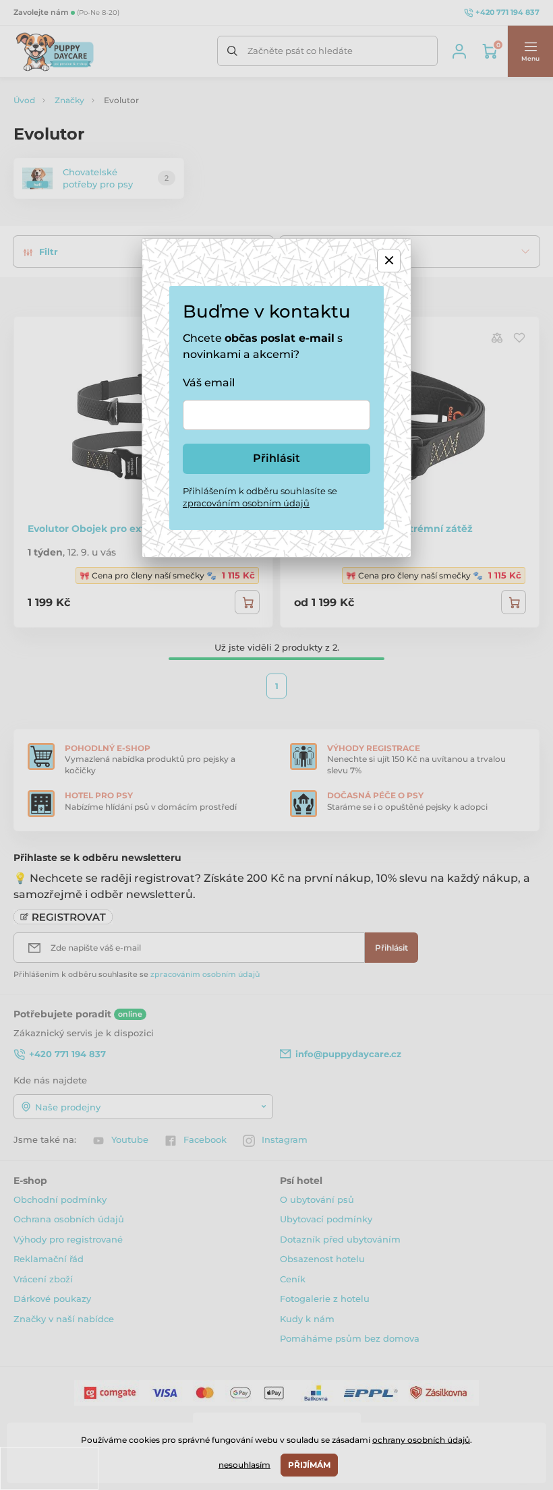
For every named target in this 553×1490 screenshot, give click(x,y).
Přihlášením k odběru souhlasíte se (260, 496)
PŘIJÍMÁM (309, 1465)
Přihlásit (276, 458)
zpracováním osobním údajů (246, 503)
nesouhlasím (244, 1465)
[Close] (389, 260)
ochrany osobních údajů (421, 1440)
